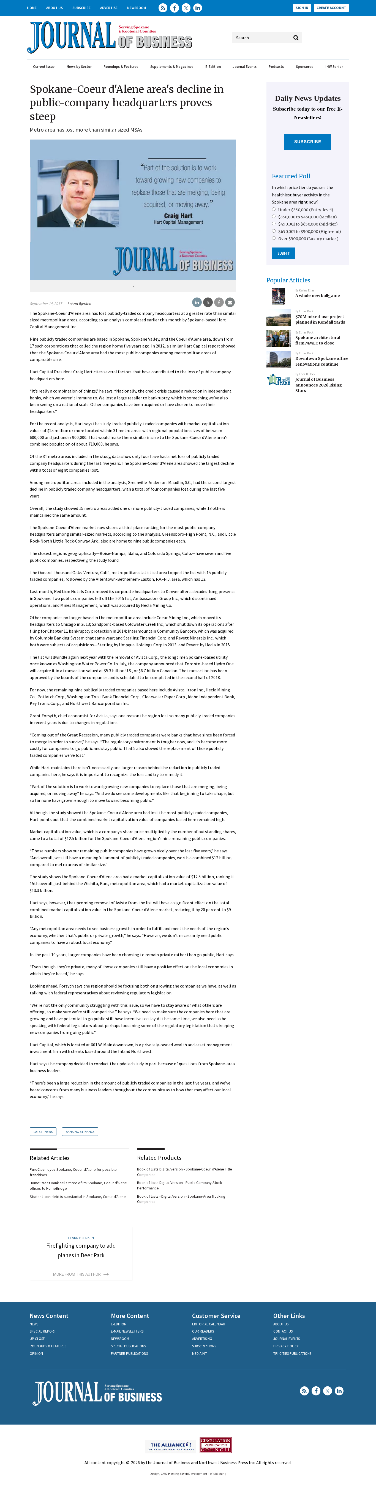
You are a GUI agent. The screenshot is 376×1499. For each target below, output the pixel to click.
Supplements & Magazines (171, 66)
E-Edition (213, 66)
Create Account (331, 7)
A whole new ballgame (317, 295)
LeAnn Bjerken (79, 303)
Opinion (36, 1353)
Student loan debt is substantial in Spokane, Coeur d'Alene (78, 1196)
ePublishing (218, 1474)
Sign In (302, 7)
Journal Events (245, 66)
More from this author (77, 1274)
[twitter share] (208, 302)
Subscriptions (204, 1346)
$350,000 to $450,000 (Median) (307, 217)
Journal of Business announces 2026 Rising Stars (318, 385)
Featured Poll (291, 176)
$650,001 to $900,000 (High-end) (309, 231)
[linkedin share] (197, 302)
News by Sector (79, 66)
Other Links (289, 1316)
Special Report (43, 1331)
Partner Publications (129, 1353)
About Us (54, 7)
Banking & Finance (80, 1132)
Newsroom (136, 7)
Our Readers (203, 1331)
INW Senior (334, 66)
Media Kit (199, 1353)
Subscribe (81, 7)
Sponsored (305, 66)
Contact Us (283, 1331)
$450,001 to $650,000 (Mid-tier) (308, 224)
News (34, 1324)
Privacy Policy (286, 1346)
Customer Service (216, 1316)
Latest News (43, 1132)
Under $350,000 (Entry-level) (305, 209)
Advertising (202, 1338)
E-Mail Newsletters (127, 1331)
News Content (49, 1316)
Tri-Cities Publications (292, 1353)
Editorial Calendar (208, 1324)
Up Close (37, 1338)
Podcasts (276, 66)
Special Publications (128, 1346)
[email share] (230, 302)
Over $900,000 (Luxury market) (308, 238)
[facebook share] (219, 302)
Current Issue (44, 66)
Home (32, 7)
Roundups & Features (120, 66)
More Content (130, 1316)
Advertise (109, 7)
